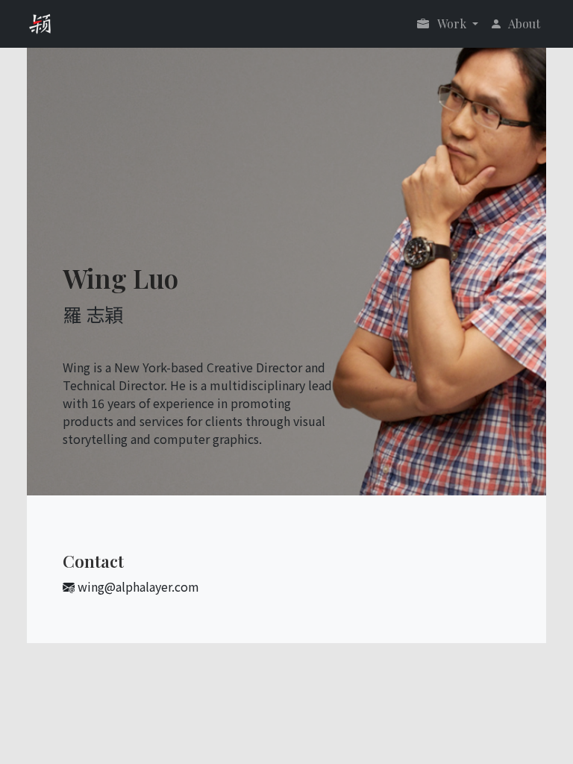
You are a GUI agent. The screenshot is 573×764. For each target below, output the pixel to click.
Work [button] (452, 23)
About (524, 23)
